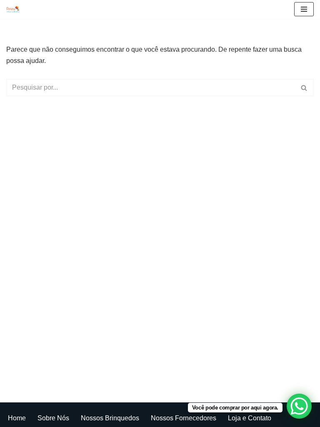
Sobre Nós (53, 418)
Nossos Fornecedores (183, 418)
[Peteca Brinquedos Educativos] (15, 9)
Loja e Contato (249, 418)
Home (17, 418)
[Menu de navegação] (304, 9)
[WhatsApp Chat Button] (299, 406)
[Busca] (304, 87)
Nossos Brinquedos (110, 418)
